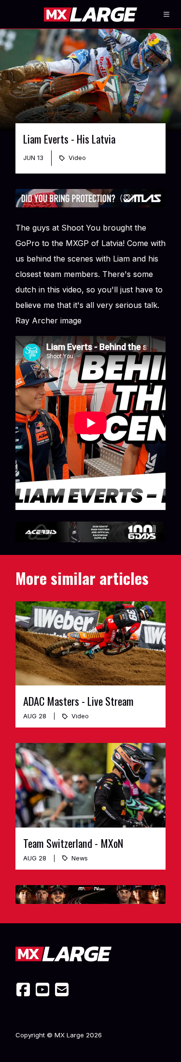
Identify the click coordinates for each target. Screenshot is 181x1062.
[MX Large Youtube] (42, 989)
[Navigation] (166, 14)
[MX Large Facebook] (23, 989)
